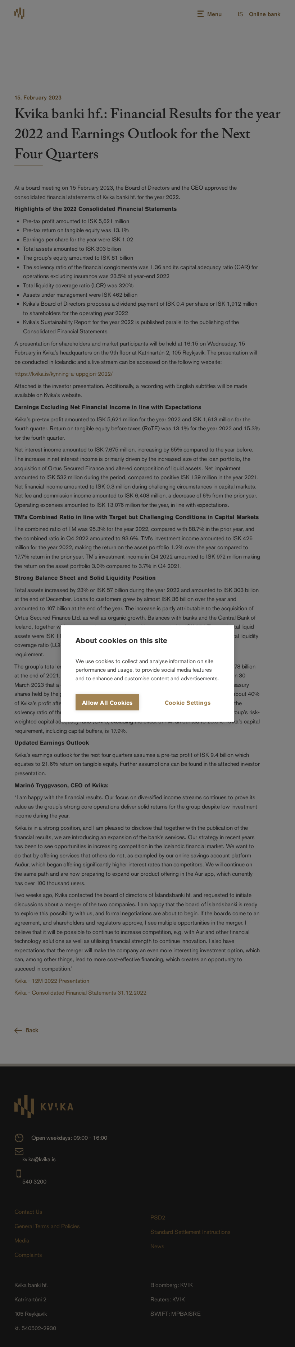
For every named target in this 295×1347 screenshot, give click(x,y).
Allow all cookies (107, 703)
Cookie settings (187, 703)
